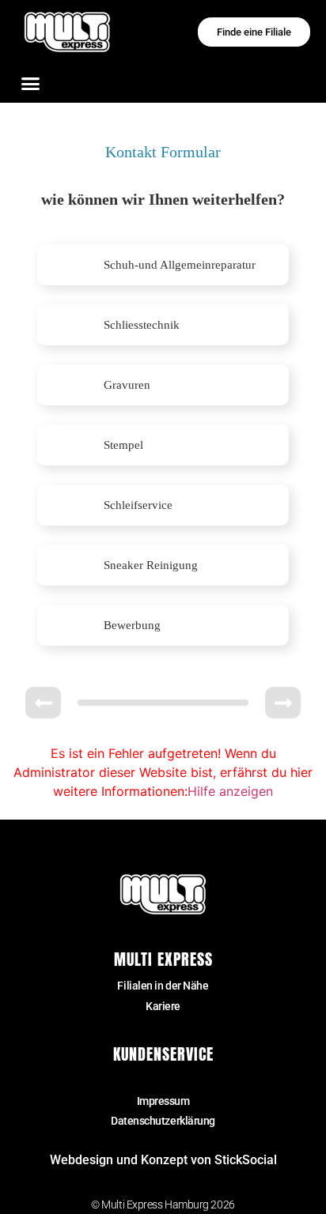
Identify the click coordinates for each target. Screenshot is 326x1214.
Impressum (163, 1101)
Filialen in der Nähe (162, 985)
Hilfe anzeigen (230, 791)
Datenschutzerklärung (163, 1120)
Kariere (163, 1006)
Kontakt (163, 1080)
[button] (31, 83)
